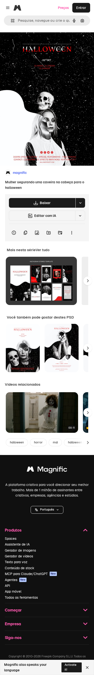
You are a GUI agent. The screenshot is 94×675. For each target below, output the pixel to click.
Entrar (81, 8)
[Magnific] (47, 470)
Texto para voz (16, 562)
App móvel (13, 591)
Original (31, 41)
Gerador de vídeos (19, 556)
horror (38, 442)
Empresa (13, 623)
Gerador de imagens (20, 550)
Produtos (13, 530)
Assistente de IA (17, 544)
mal (55, 442)
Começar (13, 609)
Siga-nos (13, 637)
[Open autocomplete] (10, 20)
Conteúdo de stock (19, 568)
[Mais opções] (71, 232)
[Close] (87, 667)
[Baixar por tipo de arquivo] (80, 203)
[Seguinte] (87, 281)
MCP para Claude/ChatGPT (30, 574)
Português (47, 510)
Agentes (15, 580)
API (7, 585)
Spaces (10, 538)
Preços (63, 8)
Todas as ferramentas (21, 597)
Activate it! (70, 667)
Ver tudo (42, 250)
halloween (17, 442)
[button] (47, 510)
